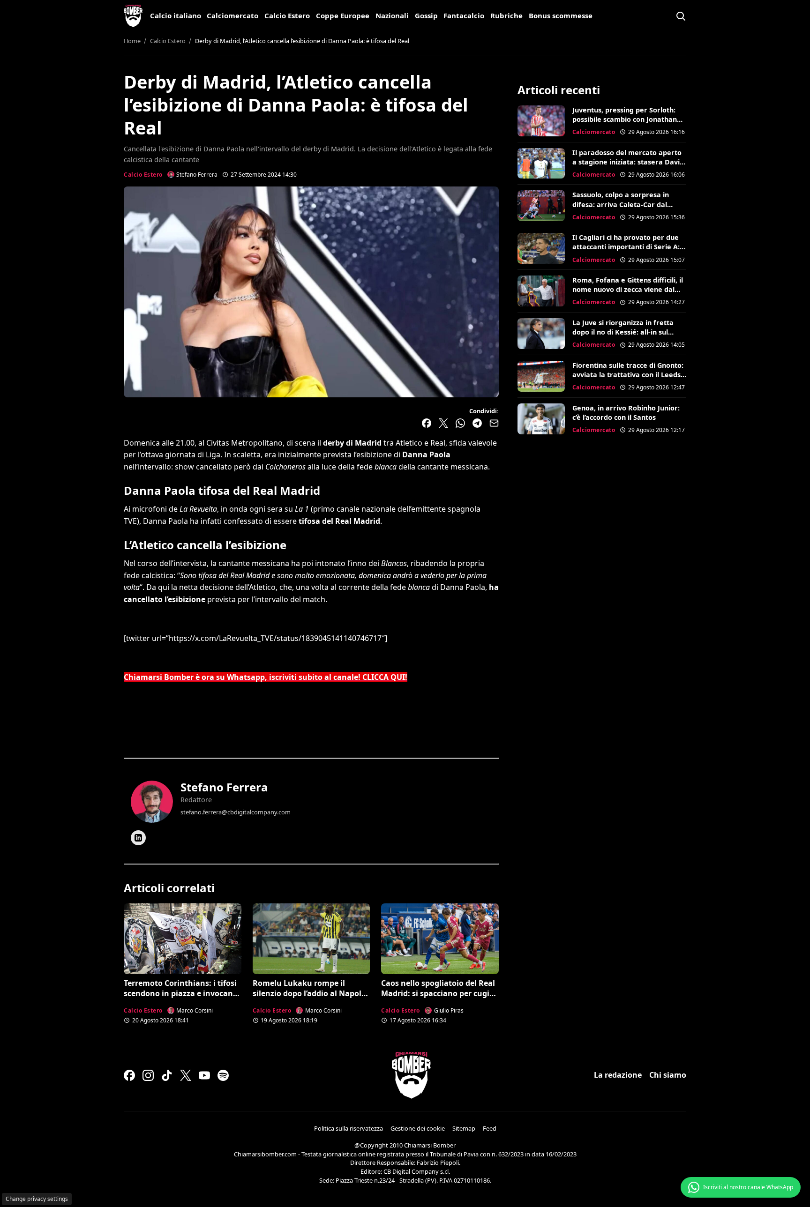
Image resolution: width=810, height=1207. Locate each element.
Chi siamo (667, 1075)
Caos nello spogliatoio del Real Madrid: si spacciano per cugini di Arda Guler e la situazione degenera (439, 999)
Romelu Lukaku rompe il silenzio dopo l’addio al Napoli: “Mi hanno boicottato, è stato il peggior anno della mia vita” (311, 999)
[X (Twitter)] (185, 1075)
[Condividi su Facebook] (426, 423)
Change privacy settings (37, 1199)
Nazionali (392, 15)
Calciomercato (232, 15)
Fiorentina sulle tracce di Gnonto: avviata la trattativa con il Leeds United (627, 374)
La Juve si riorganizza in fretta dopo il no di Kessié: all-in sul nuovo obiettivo (623, 332)
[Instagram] (148, 1075)
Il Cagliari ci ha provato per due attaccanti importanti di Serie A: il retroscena (628, 247)
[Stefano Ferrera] (152, 802)
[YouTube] (204, 1075)
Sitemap (463, 1128)
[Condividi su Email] (494, 423)
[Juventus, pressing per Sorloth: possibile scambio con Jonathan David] (541, 120)
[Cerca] (680, 16)
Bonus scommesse (560, 15)
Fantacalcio (463, 15)
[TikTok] (166, 1075)
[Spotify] (223, 1075)
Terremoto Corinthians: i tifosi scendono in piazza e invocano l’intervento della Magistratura (182, 993)
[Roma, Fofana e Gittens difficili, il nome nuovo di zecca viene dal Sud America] (541, 291)
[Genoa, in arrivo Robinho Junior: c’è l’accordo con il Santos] (541, 418)
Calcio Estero (287, 15)
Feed (489, 1128)
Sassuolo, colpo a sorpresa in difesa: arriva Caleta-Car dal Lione (620, 204)
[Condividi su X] (443, 423)
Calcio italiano (175, 15)
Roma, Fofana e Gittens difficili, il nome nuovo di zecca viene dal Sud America (627, 289)
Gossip (426, 15)
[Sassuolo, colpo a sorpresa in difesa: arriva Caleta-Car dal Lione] (541, 205)
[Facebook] (129, 1075)
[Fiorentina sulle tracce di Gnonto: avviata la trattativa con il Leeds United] (541, 376)
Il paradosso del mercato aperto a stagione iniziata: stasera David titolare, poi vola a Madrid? (628, 162)
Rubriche (506, 15)
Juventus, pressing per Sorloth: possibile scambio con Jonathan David (624, 119)
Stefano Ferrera (224, 787)
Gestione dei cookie (417, 1128)
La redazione (618, 1075)
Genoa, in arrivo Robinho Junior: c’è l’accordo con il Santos (626, 412)
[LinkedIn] (138, 837)
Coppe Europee (342, 15)
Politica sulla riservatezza (348, 1128)
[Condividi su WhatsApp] (460, 423)
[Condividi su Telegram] (477, 423)
